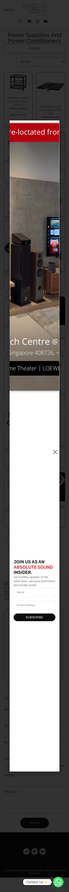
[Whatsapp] (58, 882)
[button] (55, 452)
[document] (34, 446)
